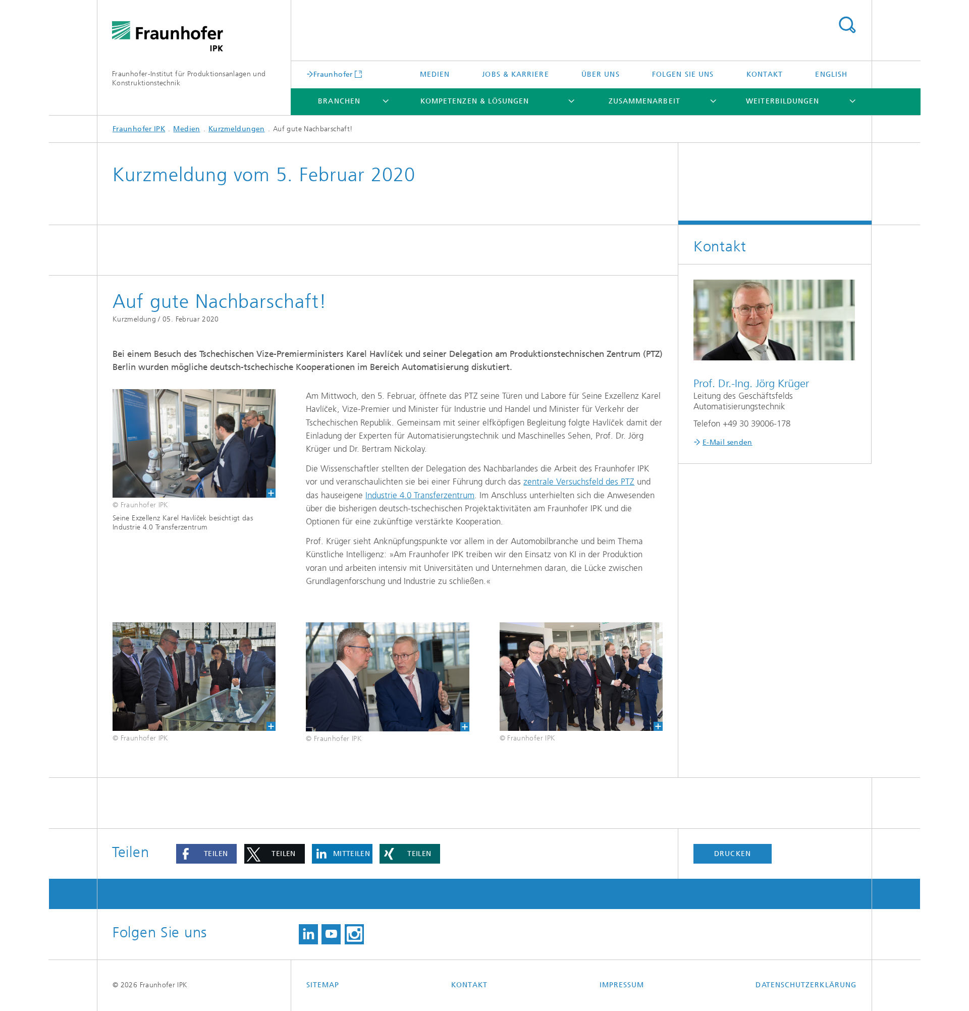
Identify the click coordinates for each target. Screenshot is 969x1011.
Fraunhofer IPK (139, 129)
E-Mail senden (727, 442)
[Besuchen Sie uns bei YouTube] (331, 934)
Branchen (339, 101)
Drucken (732, 853)
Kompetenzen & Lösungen (474, 101)
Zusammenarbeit (644, 101)
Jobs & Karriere (515, 74)
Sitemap (323, 985)
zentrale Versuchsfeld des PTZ (578, 481)
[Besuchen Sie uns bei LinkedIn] (308, 934)
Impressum (622, 985)
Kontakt (764, 74)
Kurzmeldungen (236, 129)
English (831, 74)
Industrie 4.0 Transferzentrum (419, 495)
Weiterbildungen (782, 101)
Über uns (600, 74)
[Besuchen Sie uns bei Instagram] (354, 934)
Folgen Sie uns (683, 74)
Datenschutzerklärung (806, 985)
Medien (435, 74)
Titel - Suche (846, 25)
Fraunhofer (333, 74)
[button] (206, 854)
